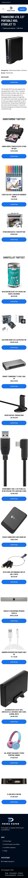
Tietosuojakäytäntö (10, 875)
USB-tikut (20, 28)
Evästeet (20, 873)
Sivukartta (20, 875)
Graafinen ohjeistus (10, 847)
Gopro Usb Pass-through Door (14, 415)
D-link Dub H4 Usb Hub (14, 794)
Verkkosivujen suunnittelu (12, 844)
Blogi (5, 851)
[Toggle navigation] (3, 9)
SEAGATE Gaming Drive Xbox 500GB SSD (14, 537)
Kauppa (22, 9)
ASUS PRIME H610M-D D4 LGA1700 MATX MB (14, 340)
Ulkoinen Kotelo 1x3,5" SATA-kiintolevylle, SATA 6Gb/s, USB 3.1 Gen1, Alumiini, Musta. (14, 712)
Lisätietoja (14, 82)
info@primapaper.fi (6, 2)
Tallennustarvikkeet (9, 28)
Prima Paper (7, 841)
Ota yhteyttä (13, 873)
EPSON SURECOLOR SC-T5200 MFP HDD (14, 232)
